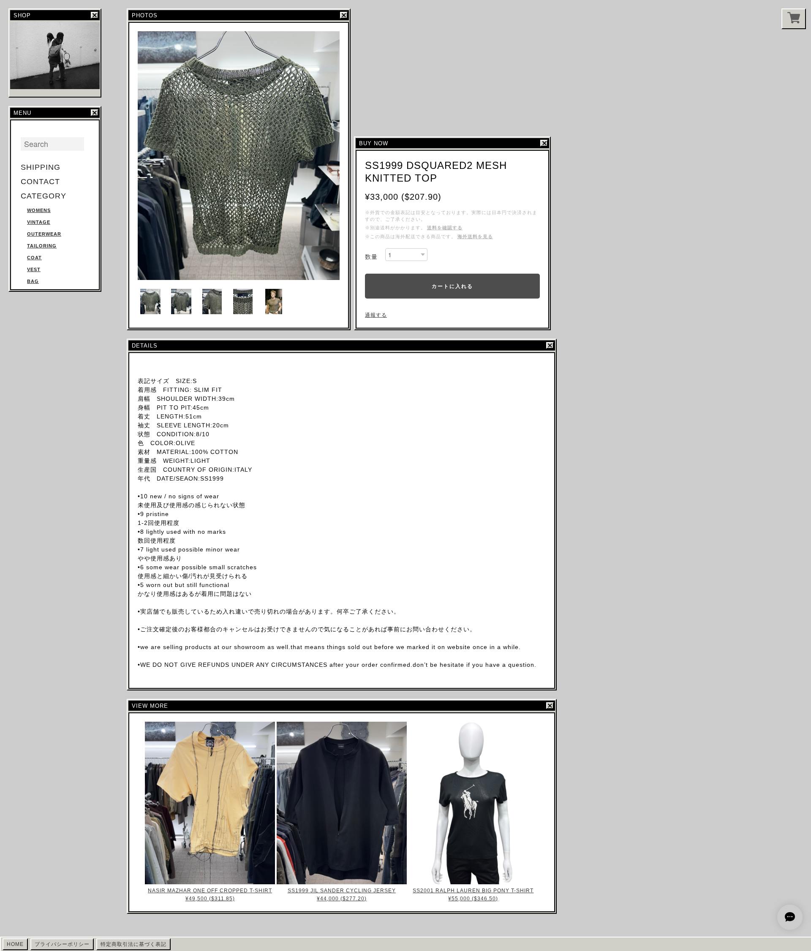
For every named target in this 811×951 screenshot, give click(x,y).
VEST (34, 269)
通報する (376, 315)
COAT (34, 257)
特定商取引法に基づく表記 (133, 944)
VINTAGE (38, 222)
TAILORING (42, 245)
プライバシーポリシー (62, 944)
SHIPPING (40, 167)
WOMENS (39, 210)
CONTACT (40, 181)
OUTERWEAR (44, 233)
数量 (371, 256)
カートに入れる (452, 286)
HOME (15, 944)
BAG (33, 281)
